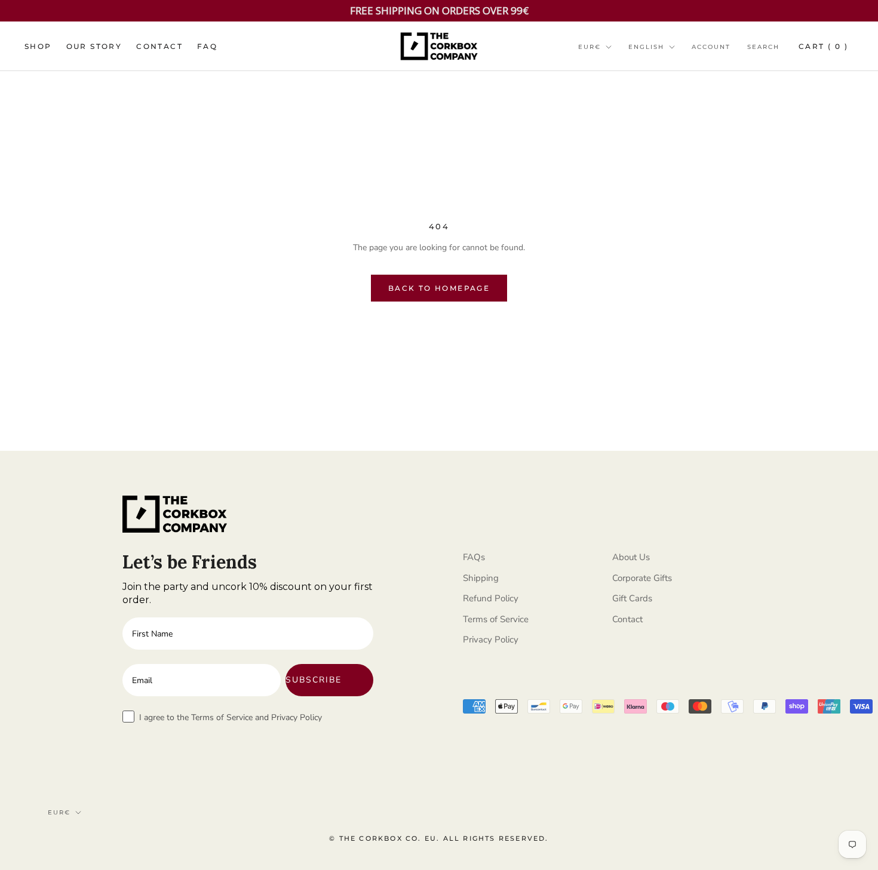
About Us (631, 557)
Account (711, 47)
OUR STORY (94, 46)
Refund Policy (490, 598)
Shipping (481, 578)
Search (763, 47)
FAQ (207, 46)
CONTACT (159, 46)
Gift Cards (632, 598)
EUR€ (589, 47)
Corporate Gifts (642, 578)
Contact (627, 619)
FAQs (474, 557)
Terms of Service (496, 619)
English (646, 47)
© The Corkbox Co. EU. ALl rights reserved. (438, 838)
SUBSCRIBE (313, 679)
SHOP (38, 46)
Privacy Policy (490, 639)
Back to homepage (439, 288)
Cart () (823, 46)
